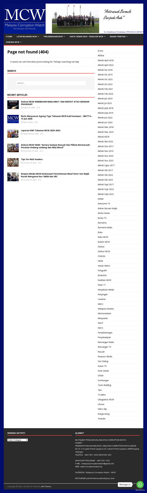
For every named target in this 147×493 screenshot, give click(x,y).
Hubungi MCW (12, 42)
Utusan (101, 404)
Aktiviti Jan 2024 (105, 98)
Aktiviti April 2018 (106, 60)
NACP (100, 323)
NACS (100, 327)
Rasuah (101, 351)
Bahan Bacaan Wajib (107, 208)
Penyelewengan (105, 332)
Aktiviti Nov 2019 (105, 151)
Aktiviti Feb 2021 (105, 89)
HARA (100, 261)
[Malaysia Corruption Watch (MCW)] (73, 32)
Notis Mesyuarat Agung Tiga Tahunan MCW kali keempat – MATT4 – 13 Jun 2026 (56, 117)
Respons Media (105, 356)
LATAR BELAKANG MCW (27, 36)
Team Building (104, 385)
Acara (100, 50)
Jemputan (102, 275)
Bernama (102, 222)
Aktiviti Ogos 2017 (106, 165)
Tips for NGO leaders (32, 159)
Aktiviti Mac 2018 (106, 127)
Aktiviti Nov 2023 (105, 160)
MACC (101, 304)
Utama (9, 36)
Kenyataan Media (106, 289)
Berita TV (102, 218)
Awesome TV (104, 203)
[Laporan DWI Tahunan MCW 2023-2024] (13, 136)
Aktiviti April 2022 (106, 65)
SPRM (100, 375)
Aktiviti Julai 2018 (105, 108)
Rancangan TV (104, 347)
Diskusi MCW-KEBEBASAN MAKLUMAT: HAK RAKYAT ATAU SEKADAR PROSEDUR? (55, 103)
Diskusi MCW (104, 251)
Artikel (101, 198)
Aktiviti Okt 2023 (105, 179)
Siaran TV (102, 366)
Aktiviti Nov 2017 (105, 146)
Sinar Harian (103, 370)
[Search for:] (51, 83)
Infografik (102, 270)
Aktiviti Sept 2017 (106, 184)
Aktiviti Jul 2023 (105, 103)
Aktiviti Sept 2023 (106, 194)
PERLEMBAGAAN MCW (53, 36)
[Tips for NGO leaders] (13, 165)
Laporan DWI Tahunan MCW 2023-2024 (40, 130)
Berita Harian (104, 213)
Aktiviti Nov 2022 (105, 156)
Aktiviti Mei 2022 (105, 141)
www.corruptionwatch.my (91, 466)
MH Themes (46, 486)
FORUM (101, 256)
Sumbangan (103, 380)
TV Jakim (102, 394)
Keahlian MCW (104, 280)
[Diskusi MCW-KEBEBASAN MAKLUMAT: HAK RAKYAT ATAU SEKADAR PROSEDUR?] (13, 107)
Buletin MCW (104, 241)
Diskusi (101, 246)
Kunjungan (103, 294)
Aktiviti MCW (103, 136)
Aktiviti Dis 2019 (105, 74)
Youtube (102, 418)
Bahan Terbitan (117, 36)
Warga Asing (103, 413)
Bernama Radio (105, 227)
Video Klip (102, 409)
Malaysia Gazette (106, 308)
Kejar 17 (102, 284)
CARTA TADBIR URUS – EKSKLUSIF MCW (86, 36)
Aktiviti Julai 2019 (105, 112)
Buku (100, 232)
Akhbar (101, 55)
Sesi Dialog (103, 361)
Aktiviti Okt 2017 (105, 170)
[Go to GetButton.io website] (140, 490)
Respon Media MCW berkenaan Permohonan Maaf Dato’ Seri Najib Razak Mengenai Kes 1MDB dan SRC (55, 175)
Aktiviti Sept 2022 (106, 189)
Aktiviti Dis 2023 (105, 84)
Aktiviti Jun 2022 (105, 117)
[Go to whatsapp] (140, 484)
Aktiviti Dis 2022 (105, 79)
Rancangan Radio (106, 342)
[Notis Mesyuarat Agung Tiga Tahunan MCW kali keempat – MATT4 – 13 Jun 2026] (13, 121)
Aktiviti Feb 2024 (105, 93)
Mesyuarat (103, 318)
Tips (100, 390)
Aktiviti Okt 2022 (105, 175)
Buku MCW (103, 237)
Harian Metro (104, 265)
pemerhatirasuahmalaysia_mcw (100, 478)
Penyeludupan (104, 337)
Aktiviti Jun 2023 (105, 122)
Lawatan (102, 299)
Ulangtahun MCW (106, 399)
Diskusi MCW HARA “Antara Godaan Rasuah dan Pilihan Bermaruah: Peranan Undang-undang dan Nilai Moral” (55, 146)
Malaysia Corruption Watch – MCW (101, 472)
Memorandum (104, 313)
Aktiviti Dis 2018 (105, 70)
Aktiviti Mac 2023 (106, 132)
